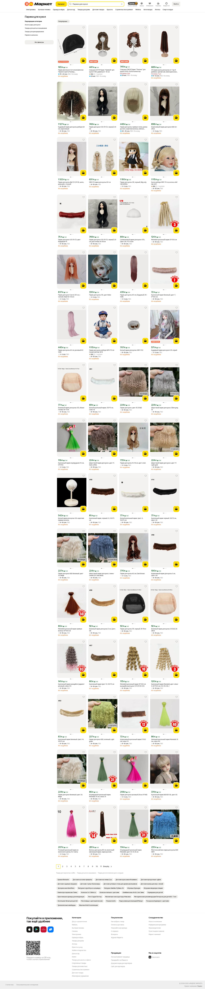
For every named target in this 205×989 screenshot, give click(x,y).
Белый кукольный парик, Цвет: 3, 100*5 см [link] (131, 519)
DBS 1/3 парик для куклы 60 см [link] (100, 182)
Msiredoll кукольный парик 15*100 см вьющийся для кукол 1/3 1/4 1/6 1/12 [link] (133, 685)
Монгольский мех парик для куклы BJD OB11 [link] (164, 851)
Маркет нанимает (155, 934)
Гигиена (75, 931)
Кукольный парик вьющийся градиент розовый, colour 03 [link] (71, 685)
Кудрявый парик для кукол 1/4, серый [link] (164, 350)
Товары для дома (78, 941)
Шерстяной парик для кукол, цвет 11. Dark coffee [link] (101, 464)
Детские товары (77, 973)
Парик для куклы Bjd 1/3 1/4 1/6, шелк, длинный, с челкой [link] (71, 183)
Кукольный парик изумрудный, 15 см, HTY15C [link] (71, 464)
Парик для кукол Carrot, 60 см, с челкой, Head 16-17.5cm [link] (69, 296)
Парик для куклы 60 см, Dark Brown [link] (132, 573)
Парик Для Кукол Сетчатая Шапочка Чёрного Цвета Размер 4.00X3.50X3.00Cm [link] (70, 71)
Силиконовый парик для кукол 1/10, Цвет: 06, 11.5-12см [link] (132, 240)
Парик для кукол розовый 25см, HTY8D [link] (133, 795)
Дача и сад (75, 953)
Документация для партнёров (121, 963)
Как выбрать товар (117, 921)
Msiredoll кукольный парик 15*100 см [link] (164, 239)
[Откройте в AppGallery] (44, 932)
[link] (63, 879)
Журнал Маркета (117, 937)
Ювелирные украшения (80, 976)
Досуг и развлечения (79, 921)
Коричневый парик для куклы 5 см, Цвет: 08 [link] (163, 574)
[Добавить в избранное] (83, 27)
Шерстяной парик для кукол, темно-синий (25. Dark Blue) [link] (101, 574)
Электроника (76, 934)
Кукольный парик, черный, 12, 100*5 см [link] (101, 519)
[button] (63, 21)
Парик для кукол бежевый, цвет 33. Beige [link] (70, 795)
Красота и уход (77, 947)
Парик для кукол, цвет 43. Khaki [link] (131, 408)
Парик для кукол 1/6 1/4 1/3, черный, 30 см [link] (102, 128)
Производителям (155, 928)
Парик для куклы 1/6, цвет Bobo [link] (100, 295)
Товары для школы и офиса (81, 960)
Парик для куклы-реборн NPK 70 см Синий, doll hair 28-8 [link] (101, 351)
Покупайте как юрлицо (119, 928)
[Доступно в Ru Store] (51, 932)
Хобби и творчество (79, 950)
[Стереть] (122, 4)
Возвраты (114, 934)
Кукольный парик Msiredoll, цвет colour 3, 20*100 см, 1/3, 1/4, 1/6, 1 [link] (164, 685)
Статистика (9, 985)
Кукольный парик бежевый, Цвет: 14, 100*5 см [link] (71, 740)
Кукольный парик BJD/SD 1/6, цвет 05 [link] (164, 795)
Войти (176, 4)
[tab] (31, 9)
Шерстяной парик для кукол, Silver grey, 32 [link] (164, 408)
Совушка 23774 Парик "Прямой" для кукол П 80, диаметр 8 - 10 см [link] (101, 71)
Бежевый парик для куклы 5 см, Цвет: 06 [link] (102, 630)
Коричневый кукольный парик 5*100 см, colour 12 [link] (133, 740)
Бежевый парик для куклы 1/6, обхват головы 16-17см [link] (71, 408)
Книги (74, 957)
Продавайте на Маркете (119, 960)
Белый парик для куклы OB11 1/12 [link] (131, 350)
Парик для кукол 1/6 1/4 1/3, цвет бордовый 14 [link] (69, 240)
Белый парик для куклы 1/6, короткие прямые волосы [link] (71, 519)
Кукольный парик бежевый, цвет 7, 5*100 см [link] (163, 296)
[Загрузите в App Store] (29, 932)
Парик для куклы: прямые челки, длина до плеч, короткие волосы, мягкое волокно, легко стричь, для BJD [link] (133, 128)
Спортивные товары (79, 963)
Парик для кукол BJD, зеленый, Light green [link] (101, 740)
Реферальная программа (157, 925)
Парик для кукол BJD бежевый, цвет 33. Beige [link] (70, 574)
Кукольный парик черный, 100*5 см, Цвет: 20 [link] (163, 519)
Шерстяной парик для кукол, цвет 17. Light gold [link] (164, 464)
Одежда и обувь (77, 937)
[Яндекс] (199, 986)
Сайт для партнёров (118, 966)
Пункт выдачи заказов (156, 931)
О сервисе (114, 931)
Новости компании (155, 921)
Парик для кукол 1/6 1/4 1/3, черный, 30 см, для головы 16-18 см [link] (102, 240)
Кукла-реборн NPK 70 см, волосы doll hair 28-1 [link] (164, 183)
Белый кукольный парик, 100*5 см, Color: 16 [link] (101, 408)
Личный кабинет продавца (120, 957)
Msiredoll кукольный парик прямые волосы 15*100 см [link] (70, 630)
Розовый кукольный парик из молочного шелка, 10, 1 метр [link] (68, 851)
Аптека (74, 944)
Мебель (74, 925)
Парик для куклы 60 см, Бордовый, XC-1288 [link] (133, 296)
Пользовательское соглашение (27, 985)
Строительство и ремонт (80, 969)
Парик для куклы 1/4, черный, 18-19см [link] (133, 629)
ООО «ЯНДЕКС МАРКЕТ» (193, 983)
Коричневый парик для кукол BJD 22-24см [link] (164, 128)
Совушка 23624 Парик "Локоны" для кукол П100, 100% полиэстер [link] (132, 70)
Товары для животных (79, 966)
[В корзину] (83, 60)
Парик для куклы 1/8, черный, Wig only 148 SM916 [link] (133, 183)
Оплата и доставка (117, 925)
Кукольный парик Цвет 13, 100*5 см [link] (101, 684)
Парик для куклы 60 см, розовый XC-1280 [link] (71, 351)
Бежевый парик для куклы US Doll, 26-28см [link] (164, 630)
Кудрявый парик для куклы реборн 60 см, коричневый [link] (71, 128)
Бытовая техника (78, 928)
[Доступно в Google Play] (37, 932)
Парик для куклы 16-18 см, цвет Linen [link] (133, 463)
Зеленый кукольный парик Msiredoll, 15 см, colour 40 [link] (164, 740)
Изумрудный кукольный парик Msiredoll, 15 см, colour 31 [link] (100, 795)
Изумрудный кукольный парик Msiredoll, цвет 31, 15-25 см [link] (131, 851)
